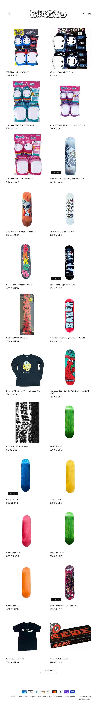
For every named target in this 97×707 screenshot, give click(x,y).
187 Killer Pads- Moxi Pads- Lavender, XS (67, 125)
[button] (9, 14)
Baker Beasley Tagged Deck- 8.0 (20, 285)
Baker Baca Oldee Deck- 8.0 (62, 231)
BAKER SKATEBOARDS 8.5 (17, 338)
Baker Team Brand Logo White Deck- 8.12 (67, 338)
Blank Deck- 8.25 (13, 553)
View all (49, 670)
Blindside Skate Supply (26, 696)
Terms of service (84, 696)
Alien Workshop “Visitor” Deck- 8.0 (21, 231)
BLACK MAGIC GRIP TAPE (17, 446)
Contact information (83, 699)
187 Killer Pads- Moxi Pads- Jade (20, 125)
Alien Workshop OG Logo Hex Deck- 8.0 (67, 178)
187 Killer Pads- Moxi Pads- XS (19, 178)
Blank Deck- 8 (55, 446)
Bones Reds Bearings (59, 659)
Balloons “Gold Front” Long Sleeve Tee (23, 391)
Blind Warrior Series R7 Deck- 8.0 (64, 606)
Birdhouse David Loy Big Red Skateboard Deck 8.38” (69, 392)
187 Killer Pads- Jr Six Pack (17, 72)
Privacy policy (70, 696)
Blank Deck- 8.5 (13, 606)
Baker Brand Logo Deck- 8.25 (62, 285)
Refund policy (58, 696)
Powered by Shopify (42, 696)
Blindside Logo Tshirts (15, 659)
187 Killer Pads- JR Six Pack (61, 72)
